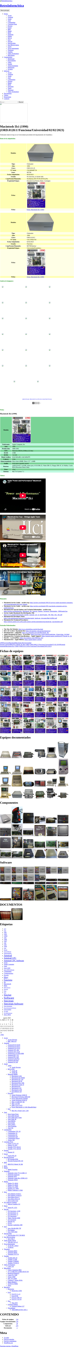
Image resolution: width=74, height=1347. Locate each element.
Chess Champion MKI (14, 1270)
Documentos (8, 93)
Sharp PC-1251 (12, 1207)
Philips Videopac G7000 (15, 1190)
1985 (5, 938)
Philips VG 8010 (13, 1183)
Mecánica (7, 1287)
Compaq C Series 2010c (15, 1280)
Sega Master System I (14, 1194)
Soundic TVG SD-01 (14, 1147)
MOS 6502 (11, 1069)
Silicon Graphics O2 (14, 1204)
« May (2, 1034)
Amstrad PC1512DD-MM (16, 1053)
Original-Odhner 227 (18, 1306)
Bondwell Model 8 (13, 1273)
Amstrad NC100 (13, 1062)
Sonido (10, 64)
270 (17, 1326)
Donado (6, 975)
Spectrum (10, 86)
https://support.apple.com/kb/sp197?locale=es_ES (57, 636)
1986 (5, 939)
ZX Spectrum (12, 1220)
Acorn (10, 15)
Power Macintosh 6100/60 (20, 1098)
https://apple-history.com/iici (33, 639)
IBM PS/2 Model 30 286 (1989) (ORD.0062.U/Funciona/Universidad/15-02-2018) (30, 644)
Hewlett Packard (9, 1157)
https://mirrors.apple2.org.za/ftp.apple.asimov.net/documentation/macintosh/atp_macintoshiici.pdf (33, 621)
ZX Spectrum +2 (13, 1213)
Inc (5, 982)
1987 (5, 941)
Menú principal (5, 10)
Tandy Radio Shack (10, 1240)
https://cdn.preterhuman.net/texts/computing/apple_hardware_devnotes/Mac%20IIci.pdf (30, 618)
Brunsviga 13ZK (17, 1291)
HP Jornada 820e (13, 1159)
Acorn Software (7, 951)
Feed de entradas (9, 1339)
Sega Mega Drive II (14, 1199)
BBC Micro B (12, 1041)
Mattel (10, 31)
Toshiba (10, 52)
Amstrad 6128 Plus (13, 1059)
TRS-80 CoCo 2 (13, 1242)
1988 (5, 943)
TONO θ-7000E (13, 1284)
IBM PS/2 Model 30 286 (15, 1164)
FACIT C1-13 (16, 1294)
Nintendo (10, 34)
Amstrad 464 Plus (13, 1060)
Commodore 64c (13, 1136)
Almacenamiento (13, 66)
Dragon (10, 26)
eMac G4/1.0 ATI (17, 1105)
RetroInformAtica (12, 5)
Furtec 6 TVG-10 (13, 1143)
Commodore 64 (12, 1135)
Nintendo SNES (13, 1180)
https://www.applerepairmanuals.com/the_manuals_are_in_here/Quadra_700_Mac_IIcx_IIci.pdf (33, 615)
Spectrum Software (13, 1003)
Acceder (6, 1337)
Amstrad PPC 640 (13, 1057)
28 (17, 1323)
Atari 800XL (12, 1121)
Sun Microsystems (13, 45)
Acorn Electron (12, 1039)
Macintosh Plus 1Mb (18, 1083)
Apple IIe (14, 1072)
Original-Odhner (13, 1304)
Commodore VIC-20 (14, 1131)
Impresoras (11, 67)
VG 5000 (6, 1011)
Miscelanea (11, 55)
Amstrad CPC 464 (13, 1050)
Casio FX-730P (12, 1275)
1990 (1, 643)
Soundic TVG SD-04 (14, 1149)
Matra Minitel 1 (12, 1282)
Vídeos (6, 95)
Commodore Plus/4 (13, 1138)
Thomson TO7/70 (13, 1254)
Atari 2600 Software (9, 970)
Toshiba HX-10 (12, 1258)
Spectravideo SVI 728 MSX (16, 1235)
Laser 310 (11, 1266)
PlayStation (11, 1230)
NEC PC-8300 (12, 1278)
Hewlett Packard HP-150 (15, 1161)
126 (17, 1321)
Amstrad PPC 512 (13, 1055)
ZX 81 (10, 1223)
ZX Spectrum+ (12, 1216)
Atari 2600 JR (12, 1119)
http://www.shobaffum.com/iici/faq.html (30, 629)
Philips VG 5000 (13, 1187)
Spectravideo (12, 43)
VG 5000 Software (8, 1013)
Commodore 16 (12, 1133)
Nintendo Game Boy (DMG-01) (17, 1178)
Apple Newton (16, 1067)
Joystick (10, 69)
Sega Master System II (14, 1195)
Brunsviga (11, 1289)
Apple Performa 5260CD (19, 1095)
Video (9, 62)
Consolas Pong (12, 24)
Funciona (6, 643)
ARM (9, 1065)
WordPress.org (8, 1343)
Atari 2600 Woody (13, 1116)
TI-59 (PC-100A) (13, 1245)
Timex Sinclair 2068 (14, 1218)
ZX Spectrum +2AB (14, 1211)
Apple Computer (9, 964)
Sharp (5, 1206)
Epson (10, 27)
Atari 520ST (11, 1124)
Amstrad (10, 17)
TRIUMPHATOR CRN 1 (20, 1310)
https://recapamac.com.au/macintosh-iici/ (38, 631)
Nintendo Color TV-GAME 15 (17, 1173)
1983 (5, 934)
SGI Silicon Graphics (10, 1202)
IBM (9, 29)
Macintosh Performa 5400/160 (21, 1097)
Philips (10, 36)
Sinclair (10, 41)
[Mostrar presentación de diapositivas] (37, 399)
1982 (5, 932)
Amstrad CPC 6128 (14, 1052)
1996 (5, 948)
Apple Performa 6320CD (19, 1100)
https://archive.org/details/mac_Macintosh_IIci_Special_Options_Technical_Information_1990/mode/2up (35, 611)
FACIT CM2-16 (17, 1297)
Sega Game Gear (13, 1200)
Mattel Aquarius (12, 1169)
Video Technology (13, 53)
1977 (5, 929)
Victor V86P (11, 1277)
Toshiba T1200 (12, 1259)
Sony (9, 40)
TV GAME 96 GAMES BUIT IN (18, 1271)
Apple (9, 19)
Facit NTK (15, 1296)
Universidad (27, 643)
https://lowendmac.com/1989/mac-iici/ (31, 638)
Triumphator (11, 1308)
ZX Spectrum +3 (13, 1214)
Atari (9, 21)
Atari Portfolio (12, 1126)
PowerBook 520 (17, 1091)
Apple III (14, 1071)
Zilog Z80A (7, 1014)
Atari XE (10, 1128)
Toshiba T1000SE (13, 1261)
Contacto (6, 98)
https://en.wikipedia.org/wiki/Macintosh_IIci (35, 632)
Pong (5, 991)
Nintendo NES (12, 1176)
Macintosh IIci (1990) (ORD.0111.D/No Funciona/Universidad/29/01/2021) (32, 645)
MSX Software (7, 987)
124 (17, 1319)
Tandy (10, 47)
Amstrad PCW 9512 (14, 1048)
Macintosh (12, 643)
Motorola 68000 (13, 1074)
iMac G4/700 (16, 1104)
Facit (9, 1292)
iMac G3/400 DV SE (18, 1102)
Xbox (9, 1285)
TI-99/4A (10, 1247)
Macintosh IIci (19, 643)
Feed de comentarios (10, 1341)
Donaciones (7, 97)
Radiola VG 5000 (13, 1188)
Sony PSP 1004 (12, 1232)
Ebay (6, 977)
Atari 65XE (11, 1123)
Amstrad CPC (10, 958)
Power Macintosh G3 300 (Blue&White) (24, 1107)
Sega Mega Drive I (13, 1197)
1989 (5, 944)
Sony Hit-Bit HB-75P (14, 1228)
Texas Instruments (13, 48)
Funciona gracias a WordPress (9, 1346)
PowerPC (11, 1093)
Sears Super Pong (13, 1114)
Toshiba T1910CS (13, 1263)
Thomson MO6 (12, 1252)
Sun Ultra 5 (11, 1239)
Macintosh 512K (17, 1076)
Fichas (6, 14)
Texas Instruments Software (10, 1007)
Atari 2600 (7, 968)
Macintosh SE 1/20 (17, 1079)
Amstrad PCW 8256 (14, 1045)
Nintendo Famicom (13, 1175)
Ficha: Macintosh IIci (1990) (35, 209)
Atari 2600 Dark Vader (15, 1117)
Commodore (11, 22)
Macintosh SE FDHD (18, 1078)
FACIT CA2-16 (16, 1299)
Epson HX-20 (12, 1155)
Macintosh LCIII (17, 1090)
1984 (5, 936)
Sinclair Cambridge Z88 (15, 1225)
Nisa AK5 (15, 1303)
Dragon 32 (11, 1152)
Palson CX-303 (12, 1145)
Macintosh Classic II (18, 1084)
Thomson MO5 (12, 1251)
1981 (5, 930)
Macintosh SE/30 (17, 1081)
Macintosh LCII (16, 1088)
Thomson (10, 50)
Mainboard (11, 59)
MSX (9, 33)
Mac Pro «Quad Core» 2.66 (20, 1110)
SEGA (10, 38)
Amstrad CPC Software (14, 960)
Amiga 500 (11, 1140)
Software (6, 71)
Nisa (9, 1301)
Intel (9, 1109)
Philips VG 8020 (13, 1185)
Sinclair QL (11, 1221)
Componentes (8, 57)
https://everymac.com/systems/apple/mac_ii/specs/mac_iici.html (50, 634)
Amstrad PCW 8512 (14, 1046)
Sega (5, 992)
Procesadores (12, 60)
